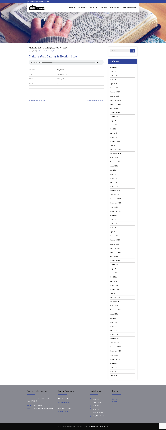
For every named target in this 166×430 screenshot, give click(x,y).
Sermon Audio (82, 7)
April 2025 (113, 133)
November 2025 (115, 104)
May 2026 (113, 80)
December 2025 (115, 100)
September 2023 (115, 211)
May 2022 (113, 277)
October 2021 (114, 306)
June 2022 (113, 273)
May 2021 (113, 326)
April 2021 (113, 330)
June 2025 (113, 125)
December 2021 (115, 298)
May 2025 (113, 129)
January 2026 (114, 96)
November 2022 (115, 252)
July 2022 (113, 269)
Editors (114, 402)
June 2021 (113, 322)
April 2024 (113, 182)
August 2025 (114, 117)
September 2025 (115, 112)
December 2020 (115, 347)
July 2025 (113, 121)
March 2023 (114, 236)
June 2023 (113, 224)
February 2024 (115, 191)
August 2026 (114, 67)
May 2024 (113, 178)
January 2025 (114, 145)
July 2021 (113, 318)
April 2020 (113, 376)
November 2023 (115, 203)
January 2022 (114, 293)
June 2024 (113, 174)
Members (115, 399)
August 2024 (114, 166)
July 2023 (113, 219)
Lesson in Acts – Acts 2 (37, 100)
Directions (104, 7)
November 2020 (115, 351)
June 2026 (113, 75)
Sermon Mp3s (50, 51)
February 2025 (115, 141)
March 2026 (114, 88)
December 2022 (115, 248)
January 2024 (114, 195)
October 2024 (114, 158)
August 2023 (114, 215)
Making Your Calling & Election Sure (53, 56)
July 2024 (113, 170)
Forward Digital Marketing (99, 426)
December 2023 (115, 199)
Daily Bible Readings (129, 7)
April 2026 (113, 84)
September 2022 (115, 261)
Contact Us (93, 7)
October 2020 (114, 355)
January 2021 (114, 343)
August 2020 (114, 363)
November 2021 (115, 302)
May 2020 (113, 372)
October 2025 (114, 108)
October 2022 (114, 256)
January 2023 (114, 244)
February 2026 (115, 92)
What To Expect (115, 7)
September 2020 (115, 359)
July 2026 (113, 71)
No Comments (41, 51)
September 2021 (115, 310)
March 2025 (114, 137)
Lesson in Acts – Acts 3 (95, 100)
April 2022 (113, 281)
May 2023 (113, 228)
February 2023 (115, 240)
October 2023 (114, 207)
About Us (72, 7)
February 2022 (115, 289)
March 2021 (114, 335)
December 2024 (115, 149)
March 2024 (114, 187)
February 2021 (115, 339)
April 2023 (113, 232)
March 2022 (114, 285)
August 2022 (114, 265)
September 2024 (115, 162)
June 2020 (113, 367)
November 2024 (115, 154)
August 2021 (114, 314)
